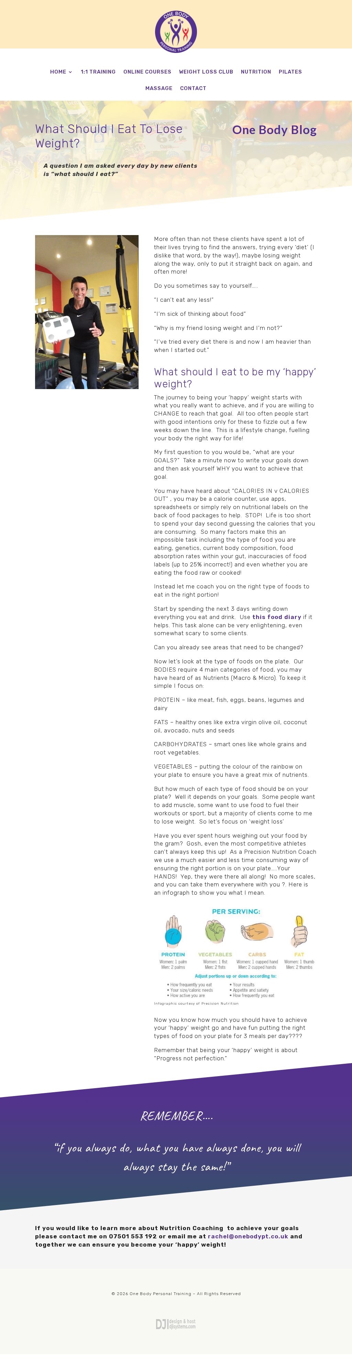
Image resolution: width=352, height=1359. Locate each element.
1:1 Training (98, 72)
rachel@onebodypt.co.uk (248, 1236)
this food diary (276, 617)
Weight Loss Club (206, 72)
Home (58, 72)
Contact (193, 88)
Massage (159, 88)
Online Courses (147, 72)
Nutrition (256, 72)
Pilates (290, 72)
